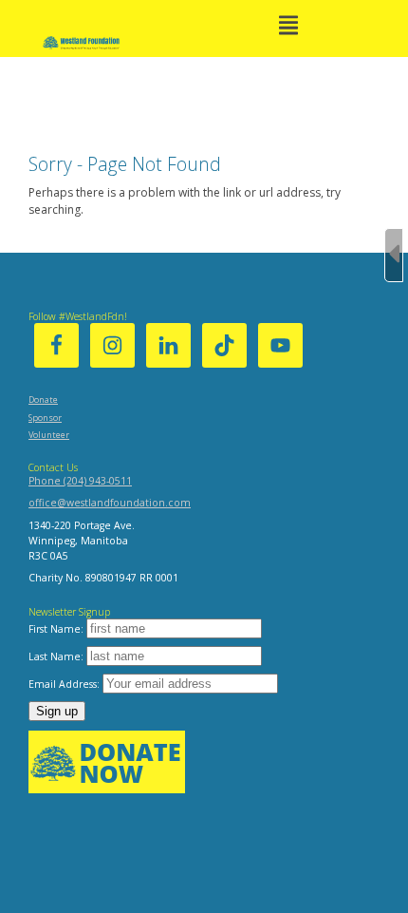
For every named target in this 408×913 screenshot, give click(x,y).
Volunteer (48, 434)
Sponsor (45, 417)
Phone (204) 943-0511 (80, 480)
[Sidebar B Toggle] (393, 255)
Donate (43, 399)
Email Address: (65, 684)
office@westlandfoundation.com (109, 502)
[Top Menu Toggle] (288, 27)
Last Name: (57, 656)
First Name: (57, 629)
